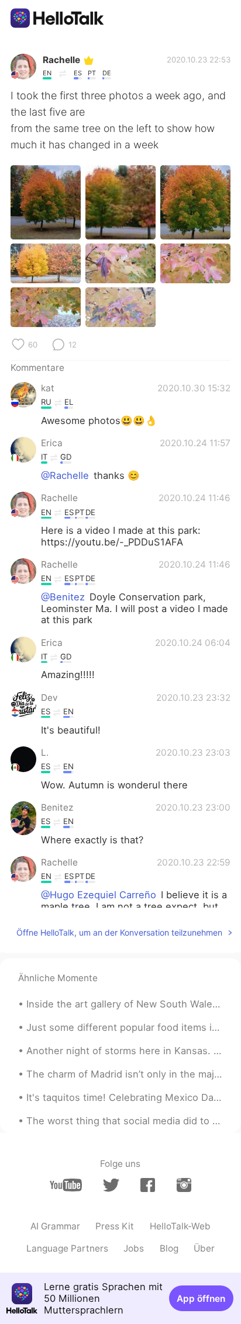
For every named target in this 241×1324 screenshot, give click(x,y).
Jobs (133, 1248)
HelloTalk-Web (180, 1226)
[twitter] (111, 1185)
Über (204, 1248)
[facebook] (147, 1185)
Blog (169, 1248)
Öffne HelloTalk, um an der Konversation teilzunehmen (119, 932)
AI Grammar (55, 1226)
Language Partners (67, 1248)
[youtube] (66, 1185)
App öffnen (201, 1298)
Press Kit (114, 1226)
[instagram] (184, 1185)
